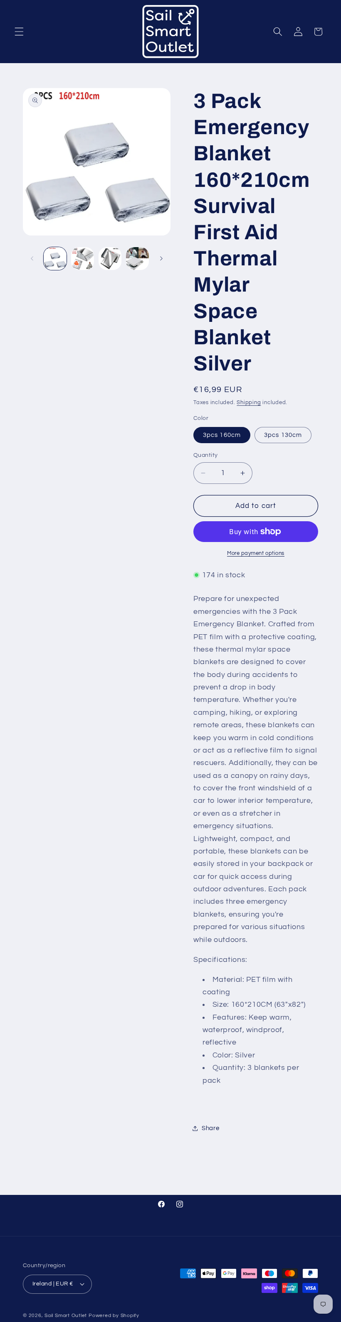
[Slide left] (32, 258)
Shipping (249, 402)
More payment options (255, 553)
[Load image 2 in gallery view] (82, 258)
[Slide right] (161, 258)
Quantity (205, 455)
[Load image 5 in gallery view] (137, 258)
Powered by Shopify (114, 1315)
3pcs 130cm (283, 435)
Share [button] (210, 1128)
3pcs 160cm (222, 435)
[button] (19, 32)
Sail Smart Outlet (65, 1315)
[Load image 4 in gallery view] (110, 258)
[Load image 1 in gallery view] (55, 258)
